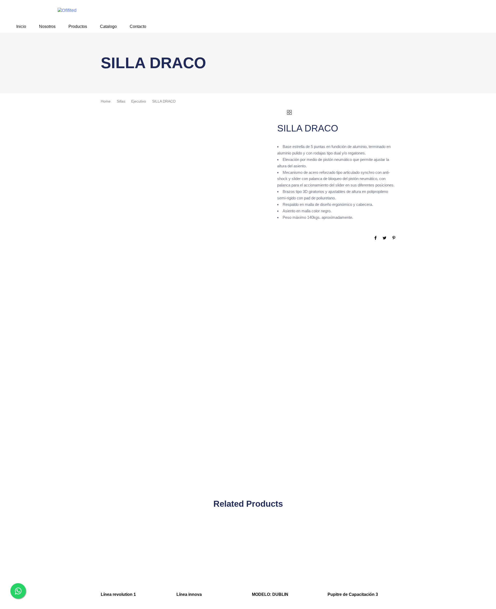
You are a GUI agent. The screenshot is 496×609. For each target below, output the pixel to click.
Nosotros (47, 26)
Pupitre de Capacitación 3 (353, 594)
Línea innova (189, 594)
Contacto (138, 26)
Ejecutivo (138, 101)
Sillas (121, 101)
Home (106, 101)
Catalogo (108, 26)
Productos (77, 26)
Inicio (21, 26)
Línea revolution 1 (118, 594)
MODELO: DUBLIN (270, 594)
